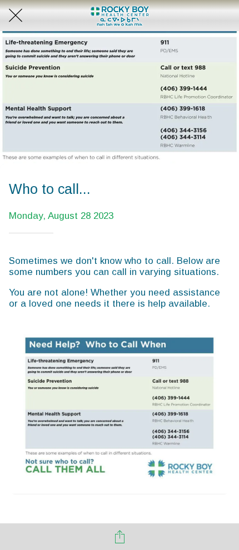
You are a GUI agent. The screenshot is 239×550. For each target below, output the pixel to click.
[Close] (15, 15)
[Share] (119, 536)
